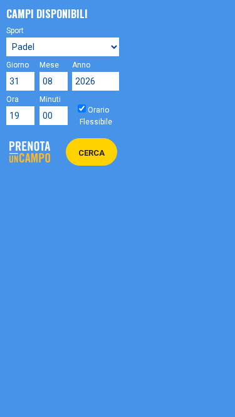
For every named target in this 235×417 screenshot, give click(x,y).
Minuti (46, 99)
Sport (15, 30)
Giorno (13, 65)
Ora (12, 99)
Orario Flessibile (96, 116)
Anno (81, 65)
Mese (46, 65)
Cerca (91, 153)
